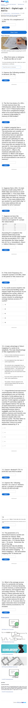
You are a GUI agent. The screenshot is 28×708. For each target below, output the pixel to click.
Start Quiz (14, 32)
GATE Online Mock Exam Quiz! (8, 641)
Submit (5, 27)
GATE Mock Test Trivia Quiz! (8, 629)
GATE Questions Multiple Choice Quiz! (10, 666)
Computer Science (6, 13)
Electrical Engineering (15, 13)
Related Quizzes (5, 617)
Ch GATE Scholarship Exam (7, 691)
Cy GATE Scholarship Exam (7, 654)
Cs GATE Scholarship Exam (7, 679)
